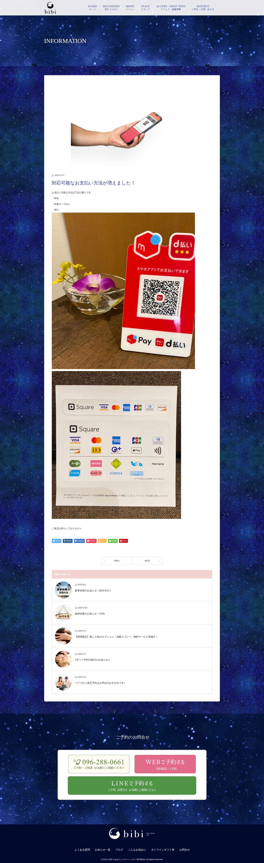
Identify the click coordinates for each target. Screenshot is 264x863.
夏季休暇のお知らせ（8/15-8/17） (93, 590)
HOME (92, 7)
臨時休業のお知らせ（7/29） (90, 613)
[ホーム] (50, 13)
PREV (117, 560)
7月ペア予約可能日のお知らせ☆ (92, 660)
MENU (130, 7)
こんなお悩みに (137, 849)
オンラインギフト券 (162, 849)
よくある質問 (82, 849)
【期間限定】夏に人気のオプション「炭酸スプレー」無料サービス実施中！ (116, 636)
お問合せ (184, 849)
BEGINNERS (111, 7)
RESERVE (202, 7)
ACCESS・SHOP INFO (170, 7)
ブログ (119, 849)
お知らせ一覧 (102, 849)
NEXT (147, 560)
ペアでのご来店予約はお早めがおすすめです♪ (100, 683)
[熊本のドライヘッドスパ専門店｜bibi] (132, 840)
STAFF (145, 7)
